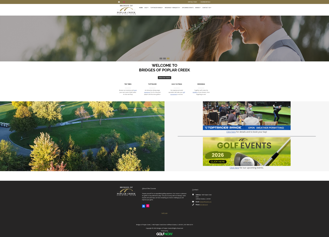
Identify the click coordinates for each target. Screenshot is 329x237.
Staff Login (164, 213)
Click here (231, 131)
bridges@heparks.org (205, 202)
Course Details (205, 2)
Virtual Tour (192, 2)
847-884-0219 (204, 204)
